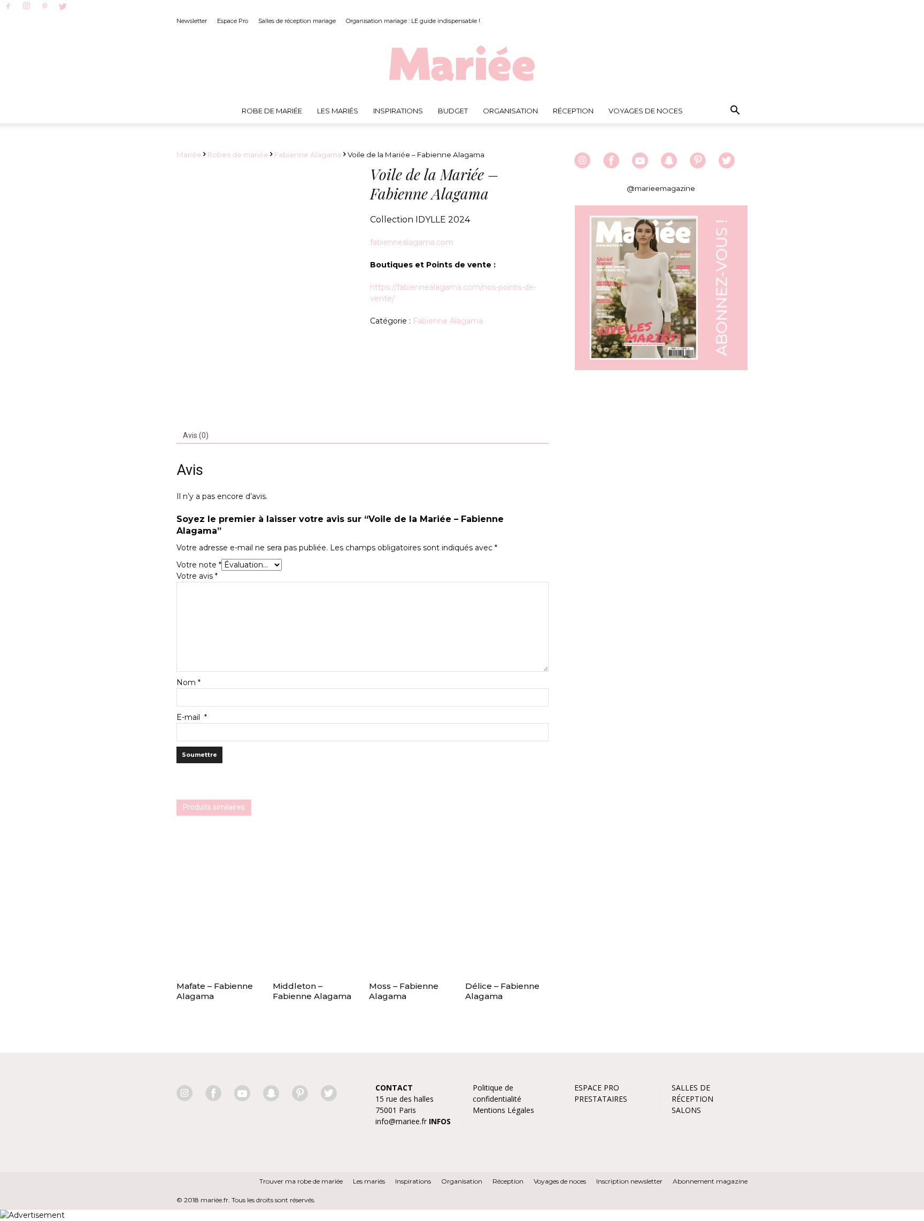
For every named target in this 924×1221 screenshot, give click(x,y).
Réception (573, 110)
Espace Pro (232, 21)
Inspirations (398, 110)
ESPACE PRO (596, 1087)
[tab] (195, 436)
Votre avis (197, 576)
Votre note (198, 565)
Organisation (510, 110)
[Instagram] (26, 6)
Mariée (189, 154)
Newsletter (191, 21)
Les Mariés (337, 110)
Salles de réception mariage (297, 21)
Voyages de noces (646, 110)
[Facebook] (8, 7)
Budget (453, 110)
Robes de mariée (237, 154)
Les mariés (369, 1181)
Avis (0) (196, 435)
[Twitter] (63, 7)
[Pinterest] (44, 7)
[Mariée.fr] (462, 64)
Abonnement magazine (710, 1181)
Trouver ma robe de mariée (301, 1181)
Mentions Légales (503, 1110)
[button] (735, 111)
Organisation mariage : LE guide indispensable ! (413, 21)
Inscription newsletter (629, 1181)
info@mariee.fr (401, 1121)
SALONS (686, 1110)
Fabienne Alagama (308, 154)
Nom (188, 682)
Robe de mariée (272, 110)
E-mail (191, 717)
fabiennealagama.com (411, 242)
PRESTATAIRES (600, 1099)
